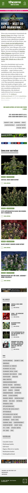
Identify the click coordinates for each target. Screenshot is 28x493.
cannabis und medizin (10, 374)
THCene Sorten (21, 128)
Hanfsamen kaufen (8, 451)
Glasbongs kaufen (8, 444)
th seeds (6, 430)
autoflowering (8, 360)
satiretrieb (17, 417)
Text (10, 115)
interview (18, 393)
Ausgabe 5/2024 (5, 18)
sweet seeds (18, 425)
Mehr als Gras (15, 5)
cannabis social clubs (10, 371)
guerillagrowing (16, 387)
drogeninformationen (10, 382)
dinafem (15, 376)
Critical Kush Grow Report (10, 180)
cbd (20, 374)
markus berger (8, 398)
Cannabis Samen (8, 442)
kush (5, 395)
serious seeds (8, 422)
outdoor (19, 401)
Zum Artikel (7, 183)
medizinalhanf (19, 398)
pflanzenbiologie (9, 406)
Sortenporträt (19, 18)
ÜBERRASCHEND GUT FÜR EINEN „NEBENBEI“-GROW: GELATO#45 (14, 276)
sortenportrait (10, 125)
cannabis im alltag (9, 368)
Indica (11, 390)
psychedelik (7, 411)
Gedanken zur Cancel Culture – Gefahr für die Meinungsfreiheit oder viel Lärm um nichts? (17, 344)
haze (5, 390)
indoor (17, 390)
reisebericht (7, 417)
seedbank (6, 420)
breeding (6, 363)
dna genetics (7, 379)
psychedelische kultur (10, 414)
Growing (12, 18)
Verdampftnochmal (9, 454)
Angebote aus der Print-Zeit (9, 470)
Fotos (10, 117)
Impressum (4, 474)
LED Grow (6, 446)
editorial (17, 385)
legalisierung (13, 395)
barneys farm (9, 122)
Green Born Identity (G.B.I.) (19, 115)
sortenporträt (21, 125)
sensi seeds (15, 420)
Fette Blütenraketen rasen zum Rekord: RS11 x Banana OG (13, 212)
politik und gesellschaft (11, 409)
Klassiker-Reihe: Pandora (16, 323)
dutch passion (8, 385)
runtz (24, 122)
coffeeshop (7, 376)
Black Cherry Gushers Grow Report (12, 244)
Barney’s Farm (5, 35)
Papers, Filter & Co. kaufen (11, 449)
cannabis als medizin (10, 366)
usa (12, 430)
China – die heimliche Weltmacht (17, 314)
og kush (12, 401)
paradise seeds (8, 403)
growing (17, 122)
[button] (2, 143)
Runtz (3, 37)
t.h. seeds (6, 428)
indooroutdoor (8, 393)
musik (5, 401)
